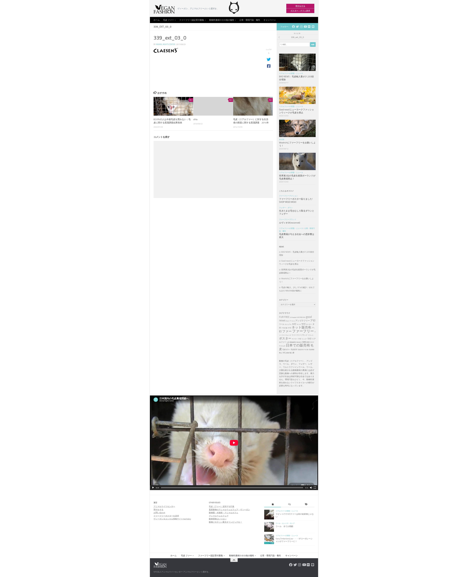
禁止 (280, 353)
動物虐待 (293, 342)
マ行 (299, 339)
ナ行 (289, 328)
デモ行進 (284, 328)
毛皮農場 (311, 349)
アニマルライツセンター (164, 506)
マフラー (294, 339)
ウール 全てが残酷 (284, 526)
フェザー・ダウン (286, 208)
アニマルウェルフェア (218, 516)
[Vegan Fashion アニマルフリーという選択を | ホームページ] (164, 9)
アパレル (292, 321)
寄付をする (300, 6)
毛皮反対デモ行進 (303, 349)
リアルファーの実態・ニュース (291, 73)
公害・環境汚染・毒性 (249, 20)
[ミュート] (311, 487)
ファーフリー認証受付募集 (191, 20)
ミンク (304, 339)
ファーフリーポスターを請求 (166, 516)
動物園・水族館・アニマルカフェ (223, 513)
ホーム (156, 20)
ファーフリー (303, 331)
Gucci (287, 321)
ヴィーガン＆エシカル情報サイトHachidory (172, 519)
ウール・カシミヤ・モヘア (285, 523)
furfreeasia (293, 317)
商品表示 (299, 342)
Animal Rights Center (165, 44)
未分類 (281, 139)
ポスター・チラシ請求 (300, 11)
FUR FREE (284, 317)
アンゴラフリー (302, 320)
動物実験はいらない (217, 519)
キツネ (299, 324)
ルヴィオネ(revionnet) (289, 222)
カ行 (294, 324)
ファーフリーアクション (288, 196)
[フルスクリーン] (315, 487)
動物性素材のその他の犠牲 (221, 20)
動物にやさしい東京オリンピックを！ (225, 522)
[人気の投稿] (272, 504)
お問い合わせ (159, 513)
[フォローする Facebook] (293, 26)
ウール (281, 324)
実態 (304, 342)
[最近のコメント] (289, 504)
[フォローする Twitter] (297, 26)
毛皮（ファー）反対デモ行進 (221, 506)
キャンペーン (269, 20)
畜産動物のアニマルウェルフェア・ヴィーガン (229, 509)
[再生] (153, 487)
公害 (288, 342)
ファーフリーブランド (287, 219)
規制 (287, 353)
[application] (234, 442)
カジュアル (288, 324)
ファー (287, 331)
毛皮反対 (294, 349)
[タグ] (306, 504)
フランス (310, 335)
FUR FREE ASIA (301, 317)
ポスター (285, 338)
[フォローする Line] (313, 26)
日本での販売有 (298, 345)
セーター (309, 324)
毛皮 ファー (168, 20)
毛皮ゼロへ (286, 349)
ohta (195, 119)
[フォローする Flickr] (309, 26)
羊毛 (284, 353)
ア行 (313, 320)
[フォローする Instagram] (301, 26)
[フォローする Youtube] (305, 26)
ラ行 (309, 338)
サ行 (303, 324)
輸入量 (292, 353)
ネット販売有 (301, 327)
